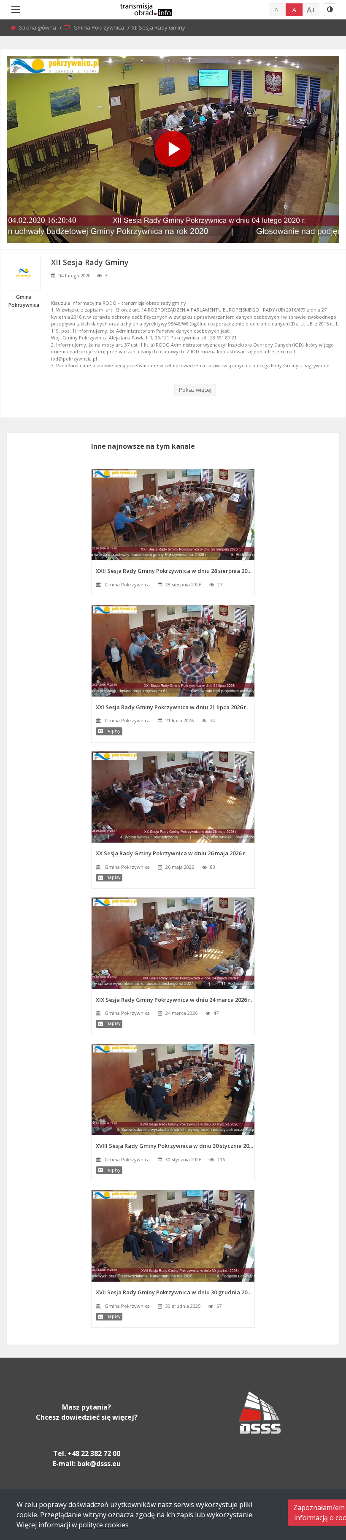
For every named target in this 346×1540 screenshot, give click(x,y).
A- (277, 9)
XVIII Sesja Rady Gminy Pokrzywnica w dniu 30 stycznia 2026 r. (175, 1146)
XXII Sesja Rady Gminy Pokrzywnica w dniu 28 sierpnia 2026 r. (175, 571)
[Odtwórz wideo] (173, 149)
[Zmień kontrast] (330, 9)
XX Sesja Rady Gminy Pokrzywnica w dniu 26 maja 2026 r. (171, 853)
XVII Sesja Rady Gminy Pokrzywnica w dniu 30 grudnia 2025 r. (175, 1292)
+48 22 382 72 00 (94, 1453)
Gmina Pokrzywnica (99, 27)
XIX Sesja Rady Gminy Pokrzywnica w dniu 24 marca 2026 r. (174, 999)
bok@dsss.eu (99, 1463)
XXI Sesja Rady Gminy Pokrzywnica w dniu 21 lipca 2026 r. (172, 707)
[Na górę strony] (318, 1487)
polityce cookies (103, 1524)
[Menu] (15, 9)
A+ (311, 10)
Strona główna (38, 27)
